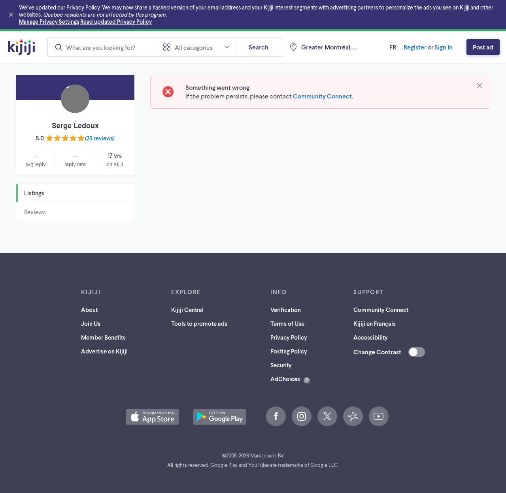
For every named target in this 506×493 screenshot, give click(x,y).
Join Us (90, 323)
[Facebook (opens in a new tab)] (276, 416)
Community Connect (322, 96)
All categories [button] (194, 47)
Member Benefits (103, 337)
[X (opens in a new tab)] (327, 416)
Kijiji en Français (374, 323)
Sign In (443, 47)
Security (281, 365)
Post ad (483, 47)
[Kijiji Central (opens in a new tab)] (353, 416)
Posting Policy (288, 351)
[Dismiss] (479, 85)
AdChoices (285, 378)
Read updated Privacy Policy (116, 21)
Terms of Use (287, 323)
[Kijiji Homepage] (22, 47)
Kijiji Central (187, 309)
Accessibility (370, 337)
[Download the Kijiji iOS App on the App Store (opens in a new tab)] (152, 417)
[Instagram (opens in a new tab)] (302, 416)
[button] (152, 417)
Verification (285, 309)
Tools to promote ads (199, 323)
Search (258, 47)
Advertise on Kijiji (104, 351)
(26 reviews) (100, 138)
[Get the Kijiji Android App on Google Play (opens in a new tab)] (219, 417)
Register (415, 47)
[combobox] (101, 47)
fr (392, 47)
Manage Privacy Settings (49, 21)
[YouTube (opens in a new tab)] (379, 416)
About (89, 309)
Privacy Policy (288, 337)
